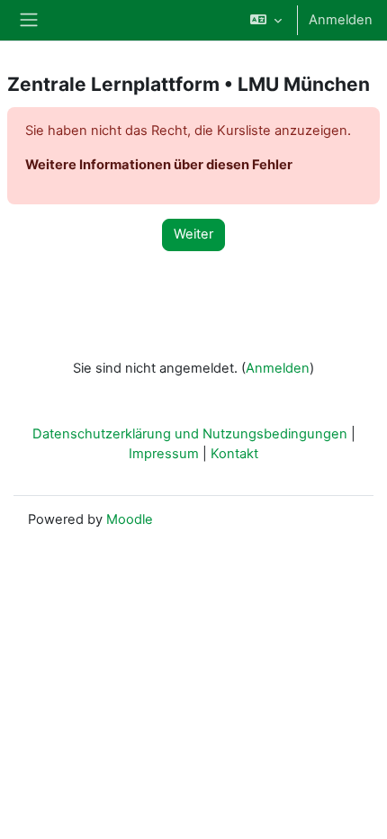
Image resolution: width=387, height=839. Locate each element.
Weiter (193, 234)
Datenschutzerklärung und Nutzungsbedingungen (189, 434)
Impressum (164, 454)
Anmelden (341, 20)
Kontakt (234, 454)
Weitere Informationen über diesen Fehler (158, 165)
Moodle (129, 519)
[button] (265, 20)
